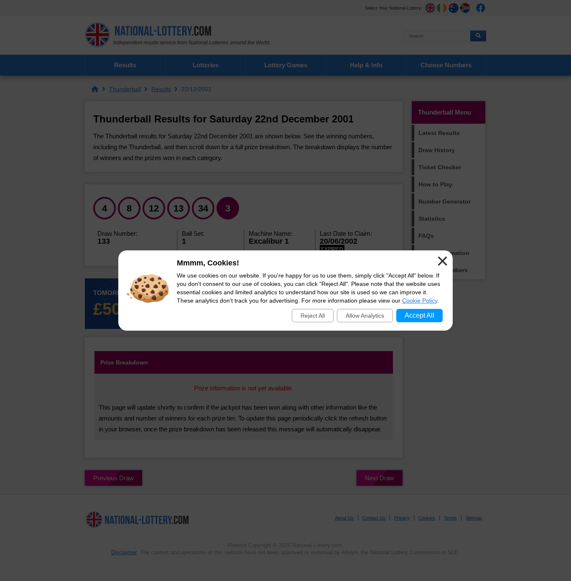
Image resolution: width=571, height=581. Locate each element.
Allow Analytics (365, 315)
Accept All (419, 315)
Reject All (313, 315)
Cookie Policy (419, 300)
